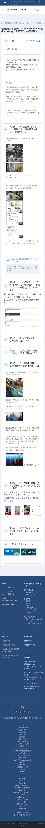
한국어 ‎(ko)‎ (22, 808)
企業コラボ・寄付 (8, 604)
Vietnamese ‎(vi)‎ (22, 797)
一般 (12, 40)
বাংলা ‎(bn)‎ (22, 806)
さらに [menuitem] (37, 10)
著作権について (29, 645)
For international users (9, 600)
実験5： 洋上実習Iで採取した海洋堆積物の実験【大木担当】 (25, 364)
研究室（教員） (31, 595)
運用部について (29, 637)
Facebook (22, 781)
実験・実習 (29, 606)
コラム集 (29, 621)
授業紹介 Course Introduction (27, 23)
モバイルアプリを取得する (22, 815)
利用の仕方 (28, 641)
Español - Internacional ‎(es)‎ (22, 792)
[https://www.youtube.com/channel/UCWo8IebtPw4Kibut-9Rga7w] (24, 711)
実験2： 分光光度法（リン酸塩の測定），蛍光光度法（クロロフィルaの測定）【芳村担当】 (25, 286)
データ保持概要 (22, 812)
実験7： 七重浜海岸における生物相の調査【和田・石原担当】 (24, 531)
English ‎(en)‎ (22, 790)
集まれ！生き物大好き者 (34, 619)
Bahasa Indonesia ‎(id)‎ (22, 785)
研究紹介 (29, 601)
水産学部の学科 (31, 592)
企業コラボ (22, 758)
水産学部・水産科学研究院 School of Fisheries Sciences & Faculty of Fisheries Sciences (13, 23)
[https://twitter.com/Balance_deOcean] (16, 711)
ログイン (40, 3)
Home (4, 584)
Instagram (22, 778)
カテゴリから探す (32, 610)
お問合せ (22, 769)
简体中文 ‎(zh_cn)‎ (22, 804)
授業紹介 (29, 603)
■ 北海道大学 (6, 641)
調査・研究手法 (31, 608)
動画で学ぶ (29, 613)
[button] (6, 3)
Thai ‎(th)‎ (22, 795)
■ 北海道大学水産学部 (9, 645)
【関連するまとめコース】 (23, 544)
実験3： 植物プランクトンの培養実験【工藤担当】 (24, 339)
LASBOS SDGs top (8, 594)
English (22, 771)
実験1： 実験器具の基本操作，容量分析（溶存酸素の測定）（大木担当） (24, 129)
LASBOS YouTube (8, 588)
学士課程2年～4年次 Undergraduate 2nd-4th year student (38, 23)
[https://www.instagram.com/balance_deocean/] (28, 711)
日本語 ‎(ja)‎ (22, 783)
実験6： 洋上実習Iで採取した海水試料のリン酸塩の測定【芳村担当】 (25, 486)
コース (1, 23)
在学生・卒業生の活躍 (33, 624)
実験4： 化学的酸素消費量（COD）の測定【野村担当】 (24, 352)
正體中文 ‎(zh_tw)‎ (23, 799)
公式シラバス (14, 69)
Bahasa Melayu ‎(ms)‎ (22, 788)
